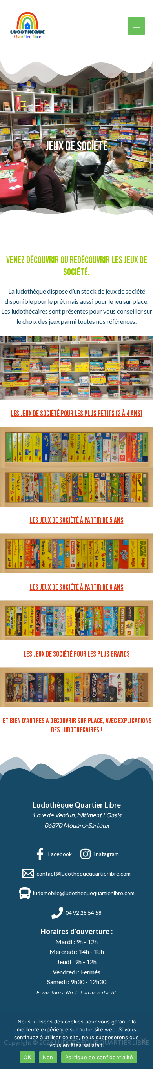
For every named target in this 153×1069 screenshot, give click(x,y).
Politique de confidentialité (99, 1057)
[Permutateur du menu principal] (136, 26)
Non (48, 1057)
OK (27, 1057)
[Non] (143, 1040)
